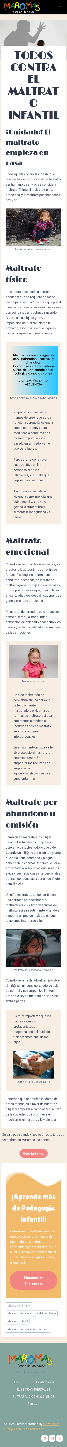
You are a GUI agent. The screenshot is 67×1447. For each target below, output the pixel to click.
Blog (16, 1382)
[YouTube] (59, 1438)
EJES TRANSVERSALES (33, 1389)
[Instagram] (52, 1438)
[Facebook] (44, 1438)
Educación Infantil (19, 1305)
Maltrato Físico (46, 1313)
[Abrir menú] (59, 7)
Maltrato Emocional (20, 1313)
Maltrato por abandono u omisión (28, 1329)
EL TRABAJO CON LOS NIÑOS (33, 1396)
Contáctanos (45, 1382)
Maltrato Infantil (18, 1321)
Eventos (33, 1404)
